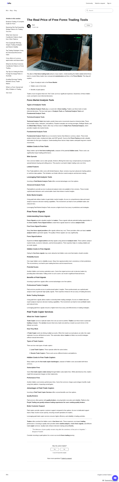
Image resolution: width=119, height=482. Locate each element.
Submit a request (100, 3)
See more (9, 93)
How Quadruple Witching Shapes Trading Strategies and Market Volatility (14, 45)
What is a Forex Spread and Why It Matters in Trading (14, 88)
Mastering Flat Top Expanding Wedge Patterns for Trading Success (15, 29)
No (64, 449)
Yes (55, 449)
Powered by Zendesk (111, 480)
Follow (88, 25)
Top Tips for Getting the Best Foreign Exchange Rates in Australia (14, 74)
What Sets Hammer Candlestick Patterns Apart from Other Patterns (14, 37)
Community (89, 3)
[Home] (9, 3)
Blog (11, 10)
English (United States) (105, 475)
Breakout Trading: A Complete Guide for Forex (15, 22)
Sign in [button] (109, 3)
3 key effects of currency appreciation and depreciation (15, 59)
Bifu (7, 10)
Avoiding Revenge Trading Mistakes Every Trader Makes (14, 81)
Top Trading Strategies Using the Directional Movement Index (14, 52)
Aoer (33, 25)
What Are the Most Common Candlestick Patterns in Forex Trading (15, 66)
